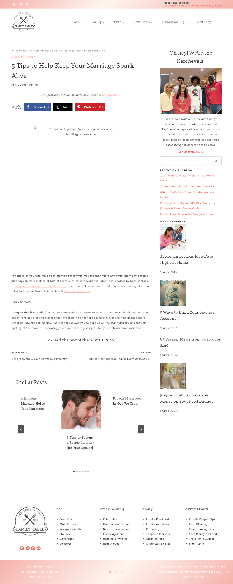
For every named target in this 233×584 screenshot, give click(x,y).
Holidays (65, 534)
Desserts (65, 543)
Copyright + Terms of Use (40, 572)
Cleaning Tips (155, 538)
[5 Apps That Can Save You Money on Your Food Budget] (191, 376)
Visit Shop (204, 22)
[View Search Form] (219, 22)
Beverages (67, 538)
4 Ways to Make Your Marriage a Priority (39, 355)
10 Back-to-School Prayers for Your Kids (187, 186)
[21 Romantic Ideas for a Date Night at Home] (191, 237)
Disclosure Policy (40, 567)
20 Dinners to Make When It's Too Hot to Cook (193, 5)
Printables (110, 519)
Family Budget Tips (202, 519)
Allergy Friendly (70, 529)
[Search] (215, 161)
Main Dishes (68, 524)
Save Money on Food (203, 534)
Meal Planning (198, 524)
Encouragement (113, 534)
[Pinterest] (21, 4)
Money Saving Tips (201, 529)
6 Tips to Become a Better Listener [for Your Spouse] (80, 442)
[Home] (12, 50)
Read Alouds (111, 543)
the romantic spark (77, 291)
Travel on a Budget (201, 538)
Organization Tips (158, 543)
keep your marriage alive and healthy (40, 286)
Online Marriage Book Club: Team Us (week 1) (120, 355)
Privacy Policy (40, 577)
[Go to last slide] (21, 429)
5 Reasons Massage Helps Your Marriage (33, 403)
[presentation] (80, 409)
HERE (104, 339)
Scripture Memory (158, 534)
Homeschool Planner (117, 524)
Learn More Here (191, 152)
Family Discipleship (159, 519)
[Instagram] (27, 4)
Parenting (152, 529)
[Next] (141, 429)
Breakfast (66, 519)
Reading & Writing (115, 538)
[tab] (74, 471)
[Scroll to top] (225, 571)
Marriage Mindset (23, 57)
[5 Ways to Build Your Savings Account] (191, 293)
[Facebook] (14, 4)
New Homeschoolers (116, 529)
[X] (116, 572)
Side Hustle (196, 543)
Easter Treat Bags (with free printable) (186, 214)
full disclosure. (111, 95)
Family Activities (157, 524)
